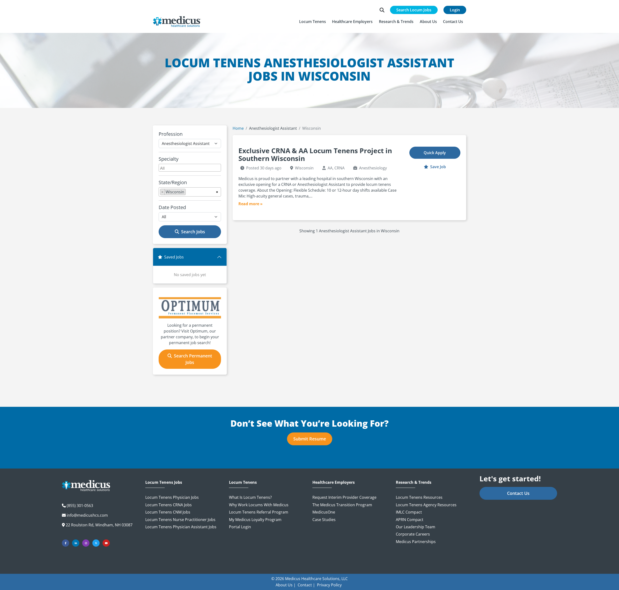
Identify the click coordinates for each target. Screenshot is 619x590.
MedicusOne (323, 512)
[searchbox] (190, 168)
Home (238, 128)
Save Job (437, 166)
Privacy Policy (329, 585)
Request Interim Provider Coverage (344, 497)
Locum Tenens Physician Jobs (172, 497)
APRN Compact (409, 519)
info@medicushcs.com (87, 515)
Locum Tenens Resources (419, 497)
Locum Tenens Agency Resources (426, 504)
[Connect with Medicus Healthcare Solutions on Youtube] (106, 543)
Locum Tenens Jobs (163, 482)
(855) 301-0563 (80, 505)
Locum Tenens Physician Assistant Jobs (180, 526)
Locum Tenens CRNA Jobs (168, 504)
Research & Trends (413, 482)
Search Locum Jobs (413, 10)
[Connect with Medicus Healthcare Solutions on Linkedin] (75, 543)
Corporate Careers (413, 534)
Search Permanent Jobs (193, 359)
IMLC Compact (409, 512)
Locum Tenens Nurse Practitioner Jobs (180, 519)
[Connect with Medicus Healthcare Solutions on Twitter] (96, 543)
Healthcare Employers (333, 482)
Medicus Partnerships (416, 541)
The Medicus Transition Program (342, 504)
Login (455, 10)
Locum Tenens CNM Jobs (167, 512)
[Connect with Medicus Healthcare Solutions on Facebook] (65, 543)
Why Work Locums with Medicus (258, 504)
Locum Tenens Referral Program (258, 512)
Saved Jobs (174, 257)
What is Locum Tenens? (250, 497)
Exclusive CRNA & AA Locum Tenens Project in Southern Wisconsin (315, 154)
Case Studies (324, 519)
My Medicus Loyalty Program (255, 519)
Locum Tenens (243, 482)
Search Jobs (193, 231)
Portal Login (240, 526)
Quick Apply (435, 152)
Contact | (306, 585)
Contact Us (518, 493)
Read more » (250, 203)
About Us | (286, 585)
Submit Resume (309, 439)
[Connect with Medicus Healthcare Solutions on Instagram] (85, 543)
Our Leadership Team (415, 526)
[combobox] (190, 168)
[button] (312, 21)
